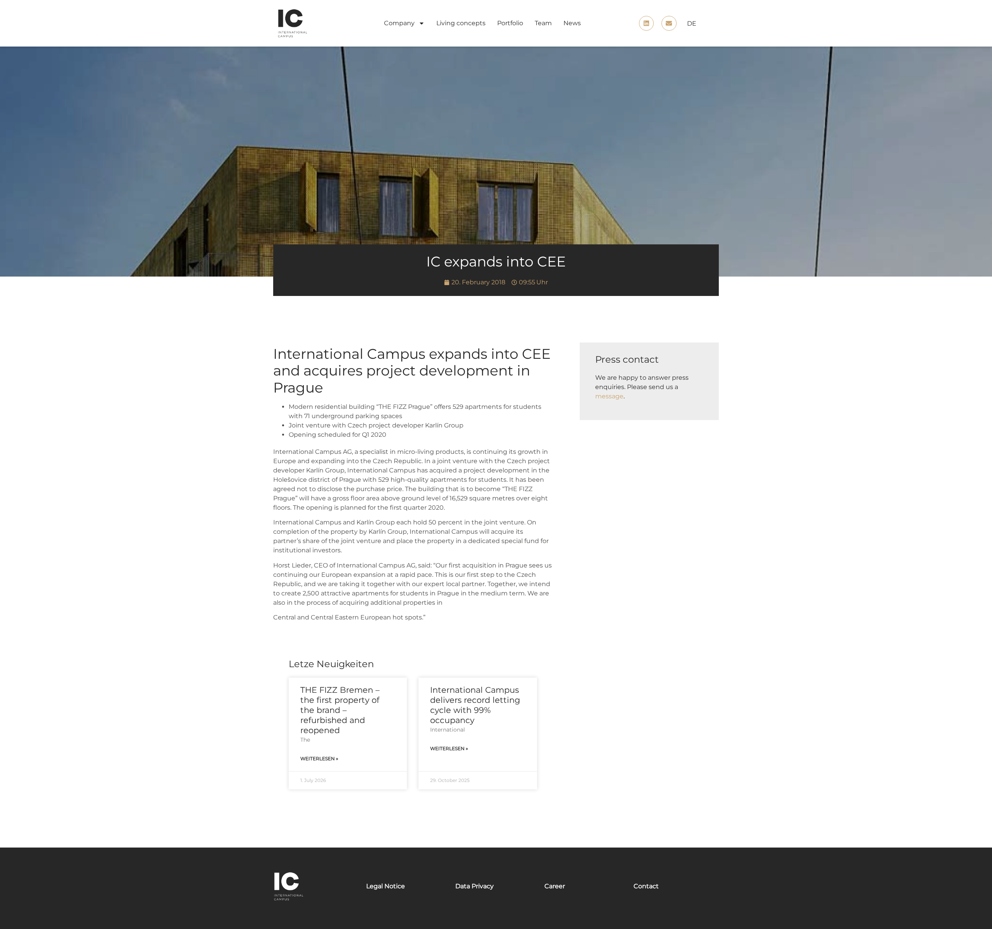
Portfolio (510, 23)
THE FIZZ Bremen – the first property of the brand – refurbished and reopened (340, 710)
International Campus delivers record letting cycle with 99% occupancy (475, 705)
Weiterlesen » (319, 758)
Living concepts (461, 23)
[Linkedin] (646, 23)
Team (543, 23)
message (609, 396)
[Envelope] (668, 23)
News (572, 23)
